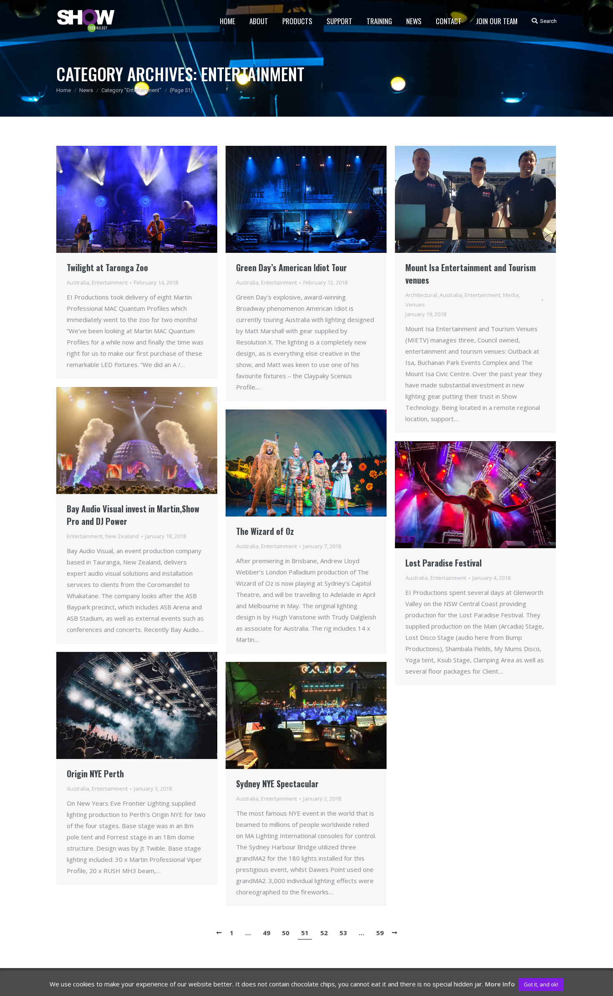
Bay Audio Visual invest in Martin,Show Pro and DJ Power (133, 514)
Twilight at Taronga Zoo (107, 267)
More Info (500, 984)
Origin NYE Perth (95, 773)
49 (266, 933)
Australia (78, 282)
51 (305, 933)
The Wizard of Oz (265, 531)
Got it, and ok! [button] (541, 984)
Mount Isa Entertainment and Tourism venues (470, 273)
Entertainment (110, 282)
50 (285, 933)
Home (63, 90)
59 (380, 933)
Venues (415, 304)
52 (324, 933)
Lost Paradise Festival (443, 563)
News (86, 90)
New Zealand (122, 536)
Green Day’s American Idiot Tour (291, 267)
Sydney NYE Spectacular (277, 783)
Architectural (421, 295)
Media (511, 295)
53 (343, 933)
